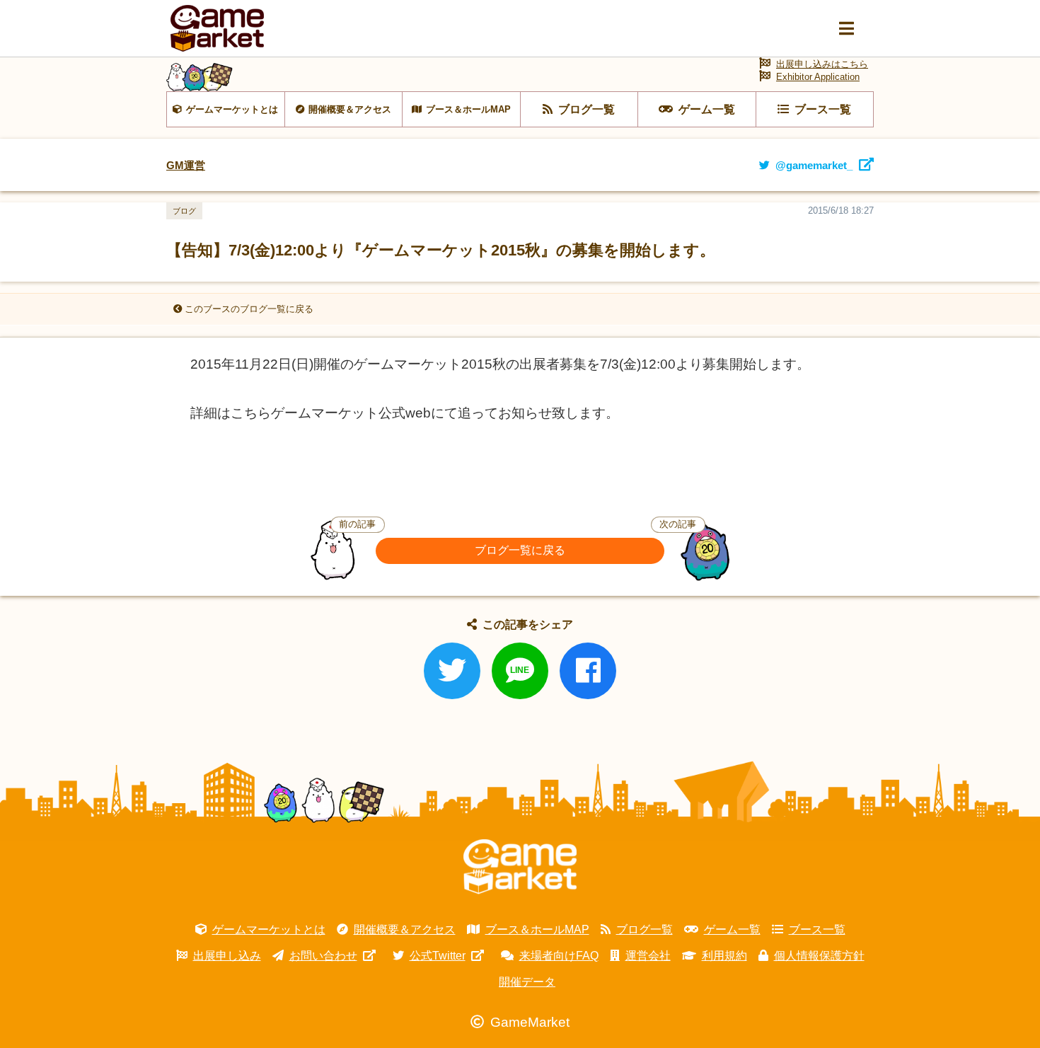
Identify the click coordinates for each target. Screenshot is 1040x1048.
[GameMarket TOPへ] (520, 866)
